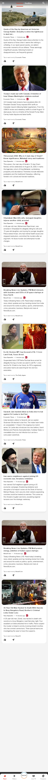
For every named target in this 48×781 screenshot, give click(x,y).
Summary (19, 3)
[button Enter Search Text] (43, 3)
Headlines (28, 3)
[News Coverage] (27, 37)
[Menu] (3, 3)
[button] (5, 61)
